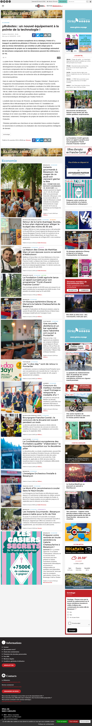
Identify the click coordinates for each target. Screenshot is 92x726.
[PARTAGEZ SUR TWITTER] (38, 35)
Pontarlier (47, 321)
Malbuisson (27, 247)
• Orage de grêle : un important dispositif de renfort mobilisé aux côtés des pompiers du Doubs (78, 61)
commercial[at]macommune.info (11, 686)
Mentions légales (9, 659)
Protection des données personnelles (15, 654)
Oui (71, 612)
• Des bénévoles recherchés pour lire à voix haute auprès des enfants (77, 67)
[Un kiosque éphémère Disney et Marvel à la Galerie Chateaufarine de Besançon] (11, 305)
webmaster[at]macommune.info (11, 701)
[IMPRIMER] (49, 35)
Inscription (72, 290)
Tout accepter (62, 721)
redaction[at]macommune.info (11, 682)
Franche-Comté (28, 275)
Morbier (46, 383)
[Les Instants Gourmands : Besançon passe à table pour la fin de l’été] (11, 515)
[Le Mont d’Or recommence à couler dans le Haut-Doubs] (11, 491)
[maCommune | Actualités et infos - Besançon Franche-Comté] (40, 6)
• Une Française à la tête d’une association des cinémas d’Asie (78, 86)
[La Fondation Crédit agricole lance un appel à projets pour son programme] (11, 281)
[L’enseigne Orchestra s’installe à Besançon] (11, 477)
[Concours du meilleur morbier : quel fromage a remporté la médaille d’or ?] (21, 390)
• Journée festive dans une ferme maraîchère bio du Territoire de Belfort (78, 74)
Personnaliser (85, 721)
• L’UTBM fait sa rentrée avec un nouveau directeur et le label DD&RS (77, 80)
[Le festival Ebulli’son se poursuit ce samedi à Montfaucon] (78, 473)
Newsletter (8, 665)
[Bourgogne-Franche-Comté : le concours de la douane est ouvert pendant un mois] (11, 421)
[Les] (11, 367)
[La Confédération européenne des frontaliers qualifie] (11, 444)
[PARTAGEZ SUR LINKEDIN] (41, 35)
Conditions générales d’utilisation (14, 661)
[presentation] (66, 453)
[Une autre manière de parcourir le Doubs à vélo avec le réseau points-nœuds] (78, 402)
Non (71, 615)
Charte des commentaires (11, 652)
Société (41, 247)
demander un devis (11, 691)
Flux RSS (6, 656)
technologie (6, 134)
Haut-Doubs (27, 439)
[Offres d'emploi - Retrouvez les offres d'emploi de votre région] (78, 154)
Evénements (42, 509)
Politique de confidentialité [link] (46, 724)
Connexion (84, 290)
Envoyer (72, 630)
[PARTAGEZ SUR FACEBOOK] (34, 35)
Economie (5, 22)
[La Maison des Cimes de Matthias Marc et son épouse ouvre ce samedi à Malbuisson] (11, 253)
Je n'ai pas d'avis (74, 617)
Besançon (46, 165)
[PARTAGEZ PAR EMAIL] (45, 35)
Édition (49, 6)
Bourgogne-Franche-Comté (32, 219)
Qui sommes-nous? (10, 649)
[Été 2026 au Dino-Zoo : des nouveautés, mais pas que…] (78, 303)
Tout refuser (73, 721)
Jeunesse (53, 219)
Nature (43, 275)
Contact (6, 647)
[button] (87, 2)
